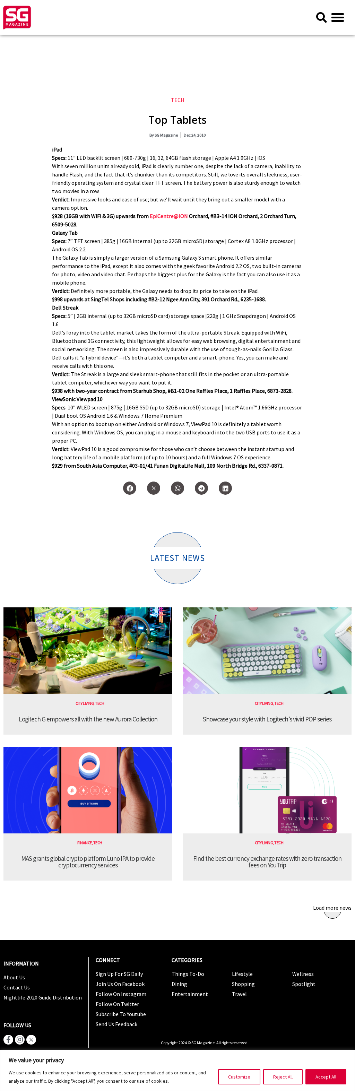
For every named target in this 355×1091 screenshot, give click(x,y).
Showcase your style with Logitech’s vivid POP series (267, 719)
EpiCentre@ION (169, 216)
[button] (337, 17)
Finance (84, 842)
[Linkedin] (225, 488)
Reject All (283, 1077)
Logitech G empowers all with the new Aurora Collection (88, 719)
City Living (85, 703)
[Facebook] (129, 488)
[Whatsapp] (177, 488)
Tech (177, 99)
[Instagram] (20, 1040)
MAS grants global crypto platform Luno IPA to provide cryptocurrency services (88, 861)
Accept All (325, 1077)
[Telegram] (201, 488)
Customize (239, 1077)
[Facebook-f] (8, 1040)
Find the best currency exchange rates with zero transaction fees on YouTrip (267, 861)
